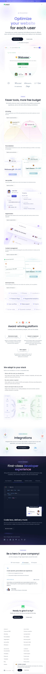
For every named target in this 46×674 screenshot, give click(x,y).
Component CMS (7, 631)
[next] (10, 540)
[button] (19, 47)
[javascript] (4, 540)
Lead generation (27, 634)
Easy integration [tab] (8, 480)
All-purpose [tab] (38, 480)
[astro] (22, 540)
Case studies (26, 658)
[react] (7, 540)
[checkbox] (40, 47)
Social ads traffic (27, 644)
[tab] (10, 487)
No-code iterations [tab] (18, 480)
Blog (5, 661)
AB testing (6, 634)
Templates (6, 658)
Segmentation (6, 639)
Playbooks (6, 656)
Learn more (38, 1)
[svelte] (24, 540)
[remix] (13, 540)
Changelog (6, 653)
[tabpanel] (21, 495)
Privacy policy (26, 661)
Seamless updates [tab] (28, 480)
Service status (26, 650)
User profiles (6, 642)
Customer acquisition (28, 631)
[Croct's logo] (4, 670)
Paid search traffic (27, 642)
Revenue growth (27, 639)
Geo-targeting (26, 636)
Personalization (7, 636)
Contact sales (26, 656)
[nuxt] (19, 540)
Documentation (7, 650)
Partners (5, 664)
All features (6, 644)
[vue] (16, 540)
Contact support (27, 653)
